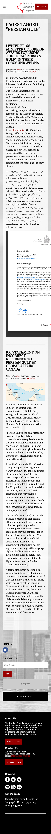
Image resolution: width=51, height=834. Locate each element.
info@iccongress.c (20, 756)
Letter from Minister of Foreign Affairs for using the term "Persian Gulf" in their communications (25, 54)
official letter (18, 130)
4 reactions (31, 378)
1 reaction (32, 72)
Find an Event (25, 696)
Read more (13, 741)
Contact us (14, 762)
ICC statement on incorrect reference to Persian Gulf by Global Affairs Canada (23, 360)
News (18, 70)
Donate (25, 684)
